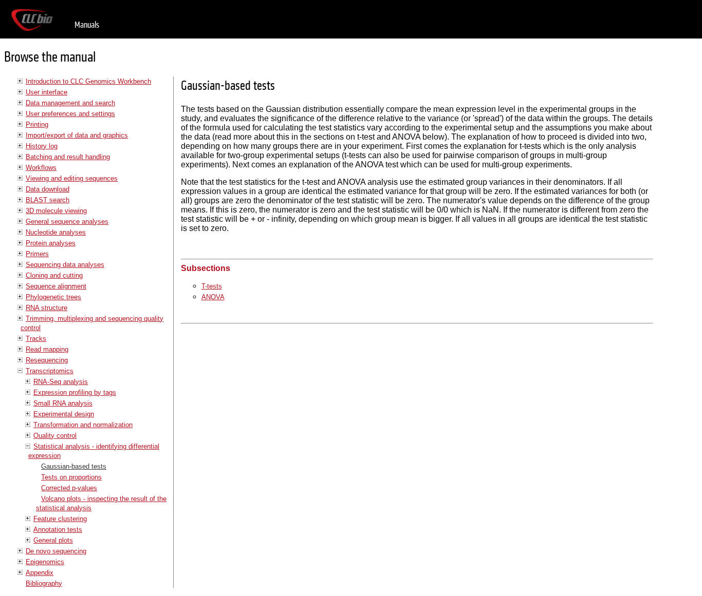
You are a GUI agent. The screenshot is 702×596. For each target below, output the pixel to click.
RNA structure (46, 308)
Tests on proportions (71, 477)
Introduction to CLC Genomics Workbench (88, 81)
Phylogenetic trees (53, 297)
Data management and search (70, 103)
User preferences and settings (70, 114)
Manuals (87, 25)
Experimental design (63, 414)
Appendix (39, 572)
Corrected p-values (69, 488)
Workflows (41, 167)
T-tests (211, 286)
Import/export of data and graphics (77, 135)
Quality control (55, 435)
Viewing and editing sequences (72, 178)
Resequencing (47, 360)
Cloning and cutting (54, 275)
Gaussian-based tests (73, 466)
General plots (53, 540)
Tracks (36, 338)
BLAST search (47, 200)
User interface (46, 92)
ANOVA (213, 297)
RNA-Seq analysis (60, 382)
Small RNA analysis (63, 403)
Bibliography (44, 583)
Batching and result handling (68, 157)
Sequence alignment (56, 286)
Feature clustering (60, 519)
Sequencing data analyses (65, 264)
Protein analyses (51, 243)
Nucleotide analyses (56, 232)
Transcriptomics (49, 371)
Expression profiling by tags (74, 392)
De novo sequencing (56, 551)
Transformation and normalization (83, 425)
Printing (37, 124)
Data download (47, 189)
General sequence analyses (67, 221)
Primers (37, 254)
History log (42, 146)
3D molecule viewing (56, 211)
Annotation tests (57, 529)
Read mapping (47, 349)
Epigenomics (45, 562)
